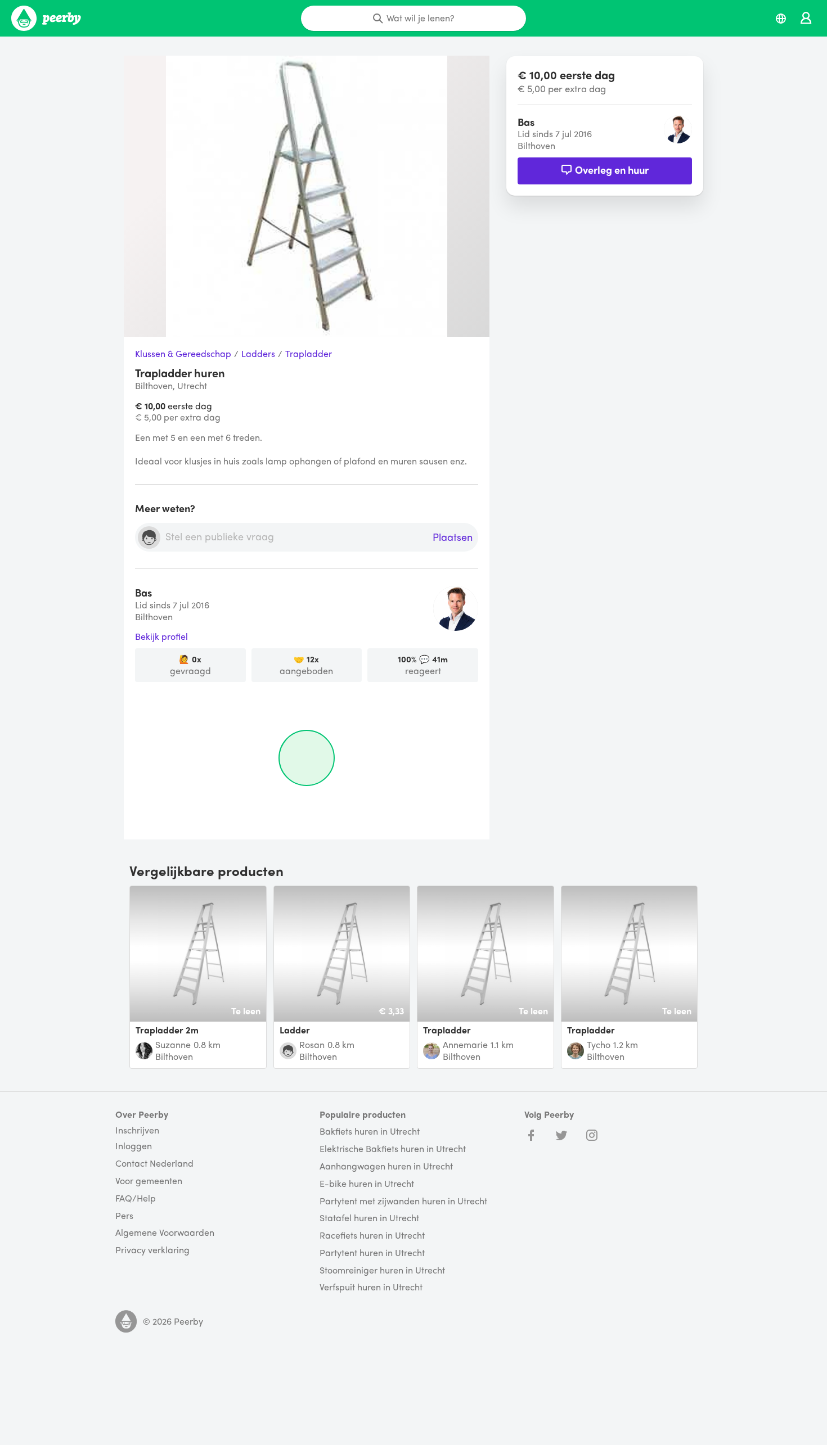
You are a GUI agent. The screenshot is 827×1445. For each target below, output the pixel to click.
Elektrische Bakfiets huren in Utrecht (393, 1149)
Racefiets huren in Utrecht (372, 1235)
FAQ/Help (135, 1198)
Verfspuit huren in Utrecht (371, 1287)
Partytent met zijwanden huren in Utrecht (403, 1201)
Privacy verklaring (152, 1250)
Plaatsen (453, 537)
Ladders (258, 354)
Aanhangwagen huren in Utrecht (386, 1166)
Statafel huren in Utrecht (369, 1218)
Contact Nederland (154, 1163)
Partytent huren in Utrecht (372, 1253)
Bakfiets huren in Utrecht (370, 1131)
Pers (124, 1216)
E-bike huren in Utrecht (367, 1184)
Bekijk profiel (161, 637)
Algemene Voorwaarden (164, 1233)
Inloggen (133, 1146)
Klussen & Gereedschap (183, 354)
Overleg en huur (612, 169)
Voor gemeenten (148, 1181)
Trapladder (308, 354)
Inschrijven (137, 1130)
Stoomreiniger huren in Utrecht (382, 1270)
